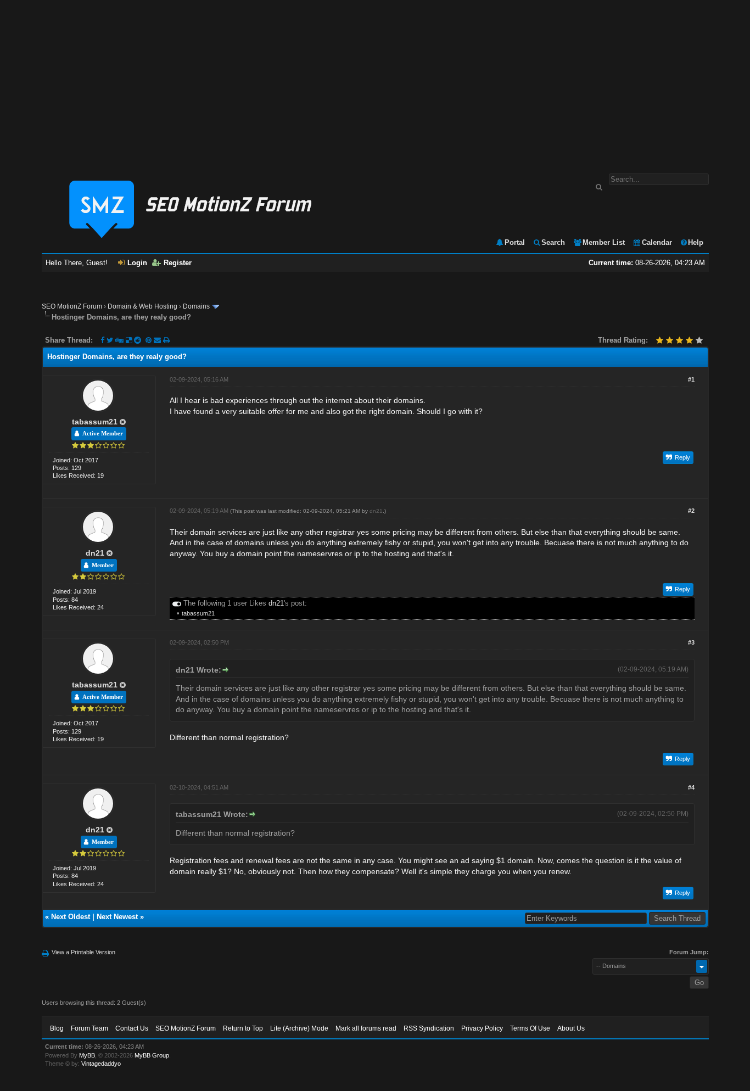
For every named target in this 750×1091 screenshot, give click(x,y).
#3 (691, 642)
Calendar (657, 242)
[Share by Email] (158, 340)
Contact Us (131, 1028)
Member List (604, 242)
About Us (571, 1028)
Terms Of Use (530, 1028)
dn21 (95, 553)
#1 (691, 379)
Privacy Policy (482, 1028)
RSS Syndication (429, 1028)
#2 (691, 510)
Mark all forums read (365, 1028)
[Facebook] (102, 340)
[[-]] (176, 603)
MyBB (87, 1055)
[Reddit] (137, 340)
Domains (196, 306)
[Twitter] (110, 340)
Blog (57, 1028)
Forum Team (89, 1028)
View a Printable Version (83, 952)
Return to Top (243, 1028)
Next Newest (117, 917)
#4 (691, 787)
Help (695, 242)
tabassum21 (94, 421)
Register (178, 263)
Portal (515, 242)
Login (137, 263)
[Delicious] (129, 340)
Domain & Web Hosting (142, 306)
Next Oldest (70, 917)
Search (553, 242)
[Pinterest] (149, 340)
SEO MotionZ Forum (72, 306)
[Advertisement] (375, 81)
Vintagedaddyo (101, 1063)
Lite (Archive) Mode (299, 1028)
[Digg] (119, 340)
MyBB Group (152, 1055)
